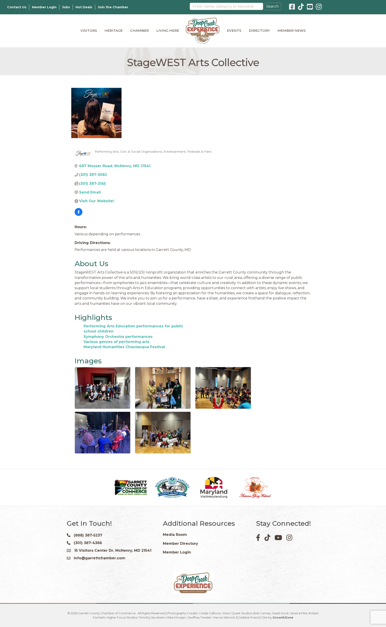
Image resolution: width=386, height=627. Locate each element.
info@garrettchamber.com (99, 558)
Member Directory (180, 543)
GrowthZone (283, 617)
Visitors (88, 30)
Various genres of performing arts (116, 342)
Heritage (114, 30)
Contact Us (16, 7)
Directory (259, 30)
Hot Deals (84, 7)
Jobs (66, 7)
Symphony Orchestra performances (118, 337)
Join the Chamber (113, 7)
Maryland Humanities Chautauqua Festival (124, 347)
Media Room (175, 534)
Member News (291, 30)
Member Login (44, 7)
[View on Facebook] (78, 215)
